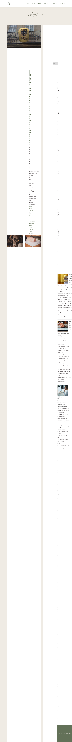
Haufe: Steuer (58, 72)
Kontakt (62, 3)
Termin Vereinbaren (64, 733)
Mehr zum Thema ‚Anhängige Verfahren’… (32, 219)
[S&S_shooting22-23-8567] (33, 246)
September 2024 (58, 544)
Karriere (47, 3)
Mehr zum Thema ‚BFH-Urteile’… (31, 229)
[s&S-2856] (15, 246)
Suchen (55, 63)
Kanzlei (30, 3)
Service (54, 3)
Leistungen (38, 3)
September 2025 (58, 308)
